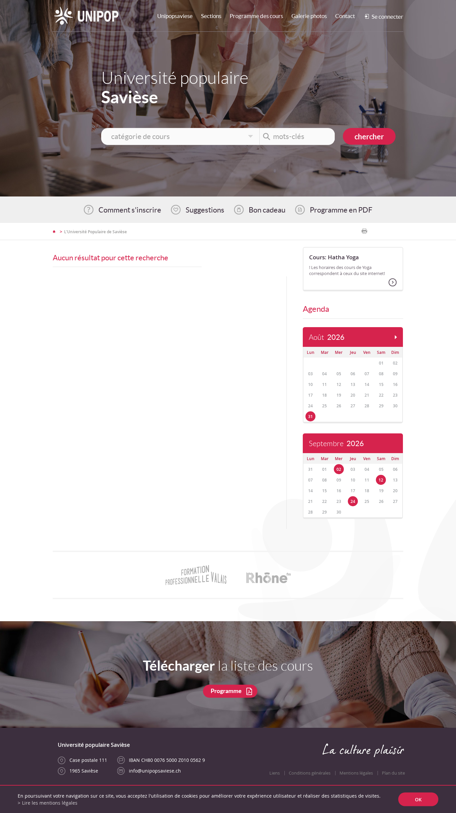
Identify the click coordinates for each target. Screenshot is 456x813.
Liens (274, 773)
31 (310, 416)
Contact (345, 16)
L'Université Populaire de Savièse (95, 232)
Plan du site (393, 773)
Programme (226, 690)
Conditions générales (309, 773)
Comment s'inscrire (129, 210)
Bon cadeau (267, 210)
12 (381, 480)
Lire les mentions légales (49, 803)
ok (418, 799)
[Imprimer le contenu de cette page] (364, 231)
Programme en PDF (341, 210)
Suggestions (205, 210)
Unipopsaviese (175, 16)
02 (338, 469)
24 (353, 501)
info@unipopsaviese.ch (155, 771)
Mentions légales (356, 773)
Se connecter (387, 16)
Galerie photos (309, 16)
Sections (211, 16)
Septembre (336, 443)
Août (327, 337)
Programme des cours (256, 16)
